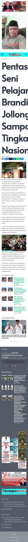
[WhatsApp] (21, 365)
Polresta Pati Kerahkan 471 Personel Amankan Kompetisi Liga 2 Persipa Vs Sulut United (20, 309)
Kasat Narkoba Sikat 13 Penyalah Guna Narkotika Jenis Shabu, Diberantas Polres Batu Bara (13, 336)
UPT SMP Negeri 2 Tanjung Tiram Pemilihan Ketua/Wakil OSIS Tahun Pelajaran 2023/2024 (20, 290)
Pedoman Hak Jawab (14, 537)
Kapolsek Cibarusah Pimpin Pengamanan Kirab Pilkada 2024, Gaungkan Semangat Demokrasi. (19, 281)
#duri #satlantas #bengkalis (6, 353)
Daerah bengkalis (10, 354)
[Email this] (3, 159)
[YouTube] (18, 365)
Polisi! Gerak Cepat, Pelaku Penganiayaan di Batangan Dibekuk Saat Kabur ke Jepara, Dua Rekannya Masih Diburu (20, 389)
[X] (9, 365)
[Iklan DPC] (6, 450)
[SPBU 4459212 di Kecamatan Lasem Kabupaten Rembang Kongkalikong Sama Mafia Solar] (4, 297)
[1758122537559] (14, 32)
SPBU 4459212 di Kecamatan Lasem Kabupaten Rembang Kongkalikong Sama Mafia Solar (19, 300)
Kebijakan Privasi (14, 540)
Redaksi (14, 534)
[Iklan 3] (14, 450)
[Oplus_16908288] (15, 54)
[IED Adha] (22, 450)
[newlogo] (14, 492)
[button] (26, 54)
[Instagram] (12, 365)
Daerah (3, 156)
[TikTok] (15, 365)
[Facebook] (6, 365)
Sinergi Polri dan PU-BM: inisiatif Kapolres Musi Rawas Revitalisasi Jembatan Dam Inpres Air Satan (20, 378)
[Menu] (2, 54)
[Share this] (7, 159)
